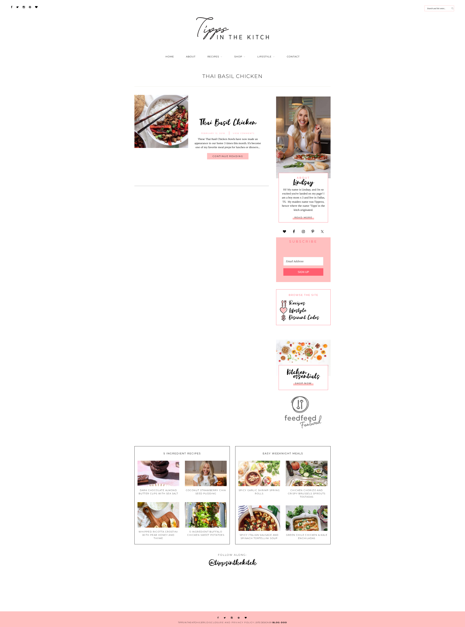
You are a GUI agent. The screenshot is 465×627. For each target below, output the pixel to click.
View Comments (243, 133)
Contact (293, 56)
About (190, 56)
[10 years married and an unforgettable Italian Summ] (193, 589)
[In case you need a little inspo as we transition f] (38, 589)
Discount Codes (303, 317)
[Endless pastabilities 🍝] (271, 589)
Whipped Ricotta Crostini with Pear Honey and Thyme (158, 535)
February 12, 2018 (213, 133)
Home (169, 56)
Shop (238, 56)
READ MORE (303, 217)
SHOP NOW (303, 383)
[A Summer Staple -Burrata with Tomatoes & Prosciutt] (116, 589)
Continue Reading (228, 156)
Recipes (213, 56)
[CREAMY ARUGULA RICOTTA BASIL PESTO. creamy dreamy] (426, 589)
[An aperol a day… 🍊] (348, 589)
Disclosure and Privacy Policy (230, 622)
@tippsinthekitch (233, 562)
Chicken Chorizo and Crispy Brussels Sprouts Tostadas (307, 493)
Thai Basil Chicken (227, 122)
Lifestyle (264, 56)
